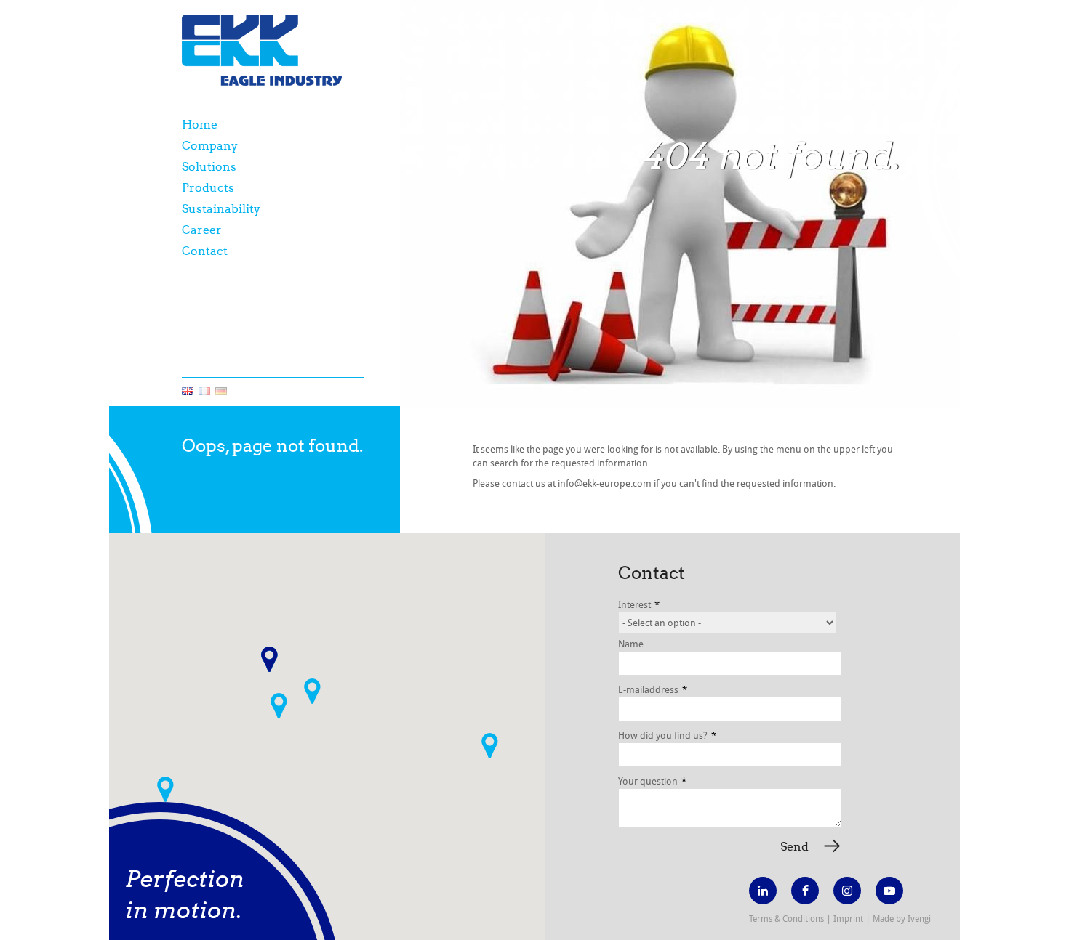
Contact (205, 251)
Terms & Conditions (786, 918)
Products (208, 188)
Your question (652, 780)
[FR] (204, 391)
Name (631, 643)
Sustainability (221, 209)
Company (210, 146)
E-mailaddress (652, 689)
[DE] (221, 391)
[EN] (187, 391)
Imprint (848, 918)
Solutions (209, 167)
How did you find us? (667, 735)
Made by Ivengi (902, 918)
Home (199, 124)
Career (202, 230)
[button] (279, 705)
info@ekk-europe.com (605, 483)
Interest (639, 604)
